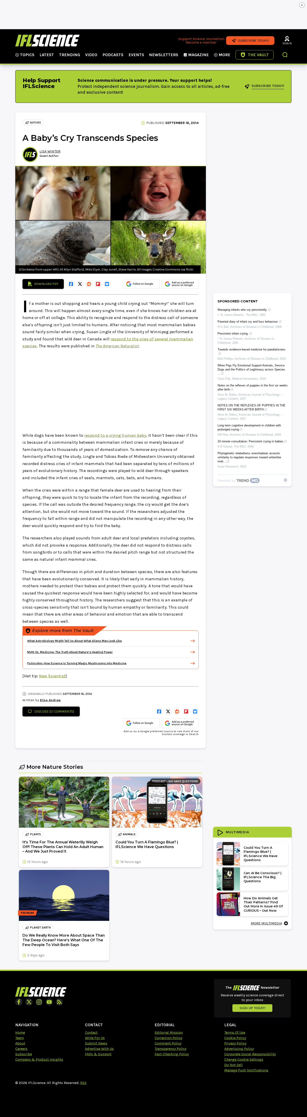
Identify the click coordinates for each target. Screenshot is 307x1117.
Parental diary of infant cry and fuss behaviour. (248, 321)
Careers (21, 1048)
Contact (91, 1032)
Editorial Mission (169, 1032)
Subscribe (23, 1054)
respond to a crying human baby (115, 435)
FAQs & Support (98, 1054)
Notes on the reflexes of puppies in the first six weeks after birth (253, 387)
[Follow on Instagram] (39, 1002)
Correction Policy (168, 1038)
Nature (35, 122)
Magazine (198, 54)
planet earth (40, 927)
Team (19, 1038)
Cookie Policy (235, 1038)
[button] (285, 55)
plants (35, 834)
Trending (69, 54)
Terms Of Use (234, 1032)
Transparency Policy (170, 1048)
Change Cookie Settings (243, 1059)
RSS (83, 1083)
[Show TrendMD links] (285, 480)
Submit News (96, 1043)
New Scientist (52, 676)
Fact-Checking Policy (172, 1054)
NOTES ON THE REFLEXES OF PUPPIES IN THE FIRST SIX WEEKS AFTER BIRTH (251, 407)
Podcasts (112, 54)
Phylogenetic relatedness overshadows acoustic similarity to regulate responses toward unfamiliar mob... (249, 457)
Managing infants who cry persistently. (242, 309)
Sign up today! (252, 1008)
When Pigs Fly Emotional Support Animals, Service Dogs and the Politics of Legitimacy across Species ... (251, 369)
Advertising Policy (239, 1048)
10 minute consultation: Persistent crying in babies (250, 441)
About (20, 1043)
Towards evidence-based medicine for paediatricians (251, 349)
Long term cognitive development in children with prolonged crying (249, 427)
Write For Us (95, 1038)
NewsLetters (163, 54)
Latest (47, 54)
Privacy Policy (235, 1043)
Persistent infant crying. (233, 333)
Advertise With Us (99, 1048)
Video (91, 54)
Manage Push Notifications (246, 1070)
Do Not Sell (233, 1065)
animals (129, 834)
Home (20, 1032)
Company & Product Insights (39, 1059)
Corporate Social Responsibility (250, 1054)
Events (136, 54)
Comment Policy (168, 1043)
